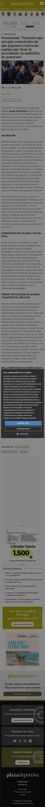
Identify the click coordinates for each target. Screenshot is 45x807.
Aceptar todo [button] (23, 423)
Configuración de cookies (12, 418)
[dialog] (22, 403)
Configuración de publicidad (12, 413)
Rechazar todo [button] (23, 429)
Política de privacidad (28, 418)
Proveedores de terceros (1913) (21, 394)
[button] (22, 434)
